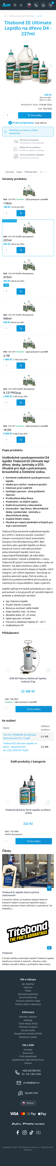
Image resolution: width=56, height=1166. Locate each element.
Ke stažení (45, 171)
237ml (7, 240)
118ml (7, 203)
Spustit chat (31, 1092)
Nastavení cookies (28, 1037)
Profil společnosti (28, 1056)
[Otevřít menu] (15, 5)
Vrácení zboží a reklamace (28, 1004)
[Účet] (43, 5)
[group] (28, 64)
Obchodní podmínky (28, 994)
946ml (7, 318)
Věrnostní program (28, 1027)
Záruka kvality (28, 1030)
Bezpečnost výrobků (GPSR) (28, 1034)
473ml (7, 277)
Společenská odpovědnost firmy (28, 1060)
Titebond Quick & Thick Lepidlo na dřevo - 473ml (28, 811)
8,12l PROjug (12, 392)
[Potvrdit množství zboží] (21, 213)
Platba (28, 991)
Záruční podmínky (28, 997)
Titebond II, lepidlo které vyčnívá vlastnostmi (20, 894)
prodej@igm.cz (31, 1082)
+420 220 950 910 (31, 1070)
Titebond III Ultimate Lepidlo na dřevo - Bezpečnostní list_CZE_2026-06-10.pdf (20, 747)
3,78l (6, 356)
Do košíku (36, 115)
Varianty (9, 171)
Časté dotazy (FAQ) (28, 1023)
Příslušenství (31, 171)
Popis (19, 171)
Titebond (7, 953)
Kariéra (28, 1063)
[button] (5, 65)
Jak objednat (28, 984)
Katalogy (28, 1020)
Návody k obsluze (28, 1017)
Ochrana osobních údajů (28, 1001)
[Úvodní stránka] (5, 16)
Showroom (28, 1053)
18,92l (7, 430)
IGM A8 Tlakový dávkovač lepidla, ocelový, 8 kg (28, 680)
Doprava (28, 987)
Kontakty (28, 1050)
